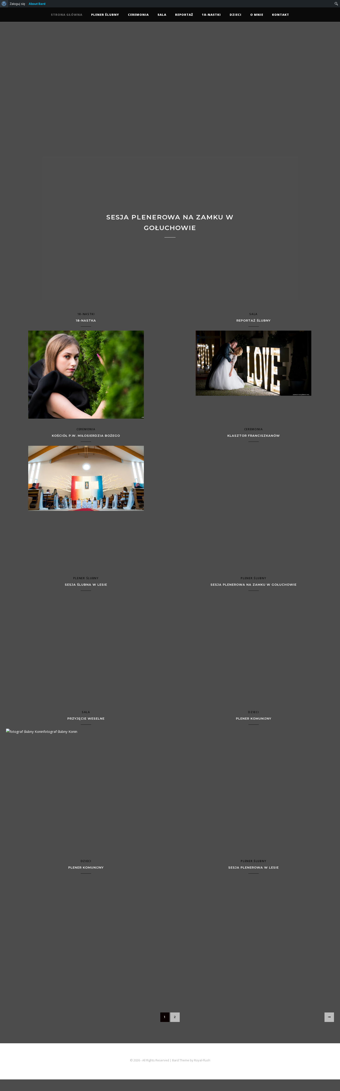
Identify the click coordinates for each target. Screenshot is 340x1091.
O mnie (256, 15)
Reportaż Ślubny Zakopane (170, 222)
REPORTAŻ (184, 15)
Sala (162, 15)
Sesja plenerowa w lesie (253, 867)
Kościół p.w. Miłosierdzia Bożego (86, 435)
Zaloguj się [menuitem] (17, 4)
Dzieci (235, 15)
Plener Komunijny (253, 718)
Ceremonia (138, 15)
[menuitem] (4, 3)
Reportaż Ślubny (253, 320)
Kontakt (280, 15)
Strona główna (66, 15)
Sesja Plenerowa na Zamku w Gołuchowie (253, 584)
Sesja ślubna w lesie (86, 584)
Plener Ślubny (105, 15)
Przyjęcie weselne (86, 718)
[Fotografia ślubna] (170, 84)
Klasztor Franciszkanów (253, 435)
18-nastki (211, 15)
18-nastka (86, 320)
